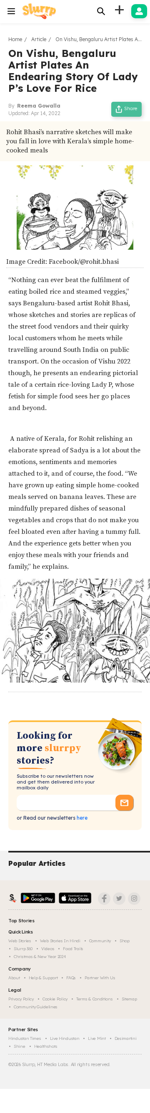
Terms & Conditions (94, 999)
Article (38, 39)
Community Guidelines (36, 1007)
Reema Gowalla (38, 106)
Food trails (73, 948)
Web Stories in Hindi (60, 940)
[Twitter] (119, 898)
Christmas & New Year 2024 (40, 956)
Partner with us (100, 977)
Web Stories (19, 940)
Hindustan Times (24, 1038)
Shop (125, 940)
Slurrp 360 (23, 948)
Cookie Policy (55, 999)
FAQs (71, 977)
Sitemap (129, 999)
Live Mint (96, 1038)
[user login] (139, 11)
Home (15, 39)
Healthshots (46, 1046)
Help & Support (43, 977)
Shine (19, 1046)
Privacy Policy (21, 999)
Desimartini (126, 1038)
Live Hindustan (65, 1038)
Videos (47, 948)
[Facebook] (104, 898)
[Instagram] (134, 898)
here (81, 818)
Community (100, 940)
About (14, 977)
